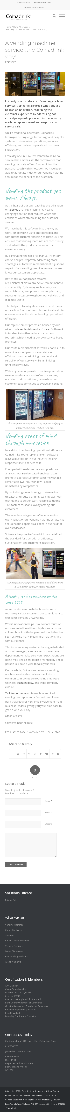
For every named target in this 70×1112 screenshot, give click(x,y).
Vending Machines (14, 924)
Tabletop (9, 935)
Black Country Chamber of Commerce (23, 1002)
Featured (10, 62)
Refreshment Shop (42, 2)
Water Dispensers (14, 951)
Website (48, 824)
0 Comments (36, 732)
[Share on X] (18, 754)
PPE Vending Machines (16, 956)
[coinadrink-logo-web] (29, 16)
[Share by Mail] (58, 754)
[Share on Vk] (46, 754)
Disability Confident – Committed (21, 1016)
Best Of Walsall (12, 1012)
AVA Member (11, 985)
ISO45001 (29, 992)
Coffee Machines (13, 929)
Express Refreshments (34, 7)
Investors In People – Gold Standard (23, 999)
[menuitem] (24, 2)
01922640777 (11, 1046)
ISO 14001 (19, 992)
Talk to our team (15, 693)
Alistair (56, 732)
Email (48, 812)
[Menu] (60, 15)
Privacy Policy (12, 899)
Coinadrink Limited (29, 105)
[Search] (52, 15)
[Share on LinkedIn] (35, 754)
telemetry (14, 209)
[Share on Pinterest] (29, 754)
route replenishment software (31, 329)
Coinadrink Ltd (23, 2)
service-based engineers (37, 473)
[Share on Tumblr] (40, 754)
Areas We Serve (13, 961)
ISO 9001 (9, 992)
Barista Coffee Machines (17, 940)
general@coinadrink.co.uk (18, 1051)
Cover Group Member (16, 989)
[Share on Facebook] (12, 754)
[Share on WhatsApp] (23, 754)
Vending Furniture (14, 945)
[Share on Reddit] (52, 754)
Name (48, 801)
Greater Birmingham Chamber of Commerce (27, 1006)
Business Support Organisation (20, 1009)
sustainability (25, 683)
